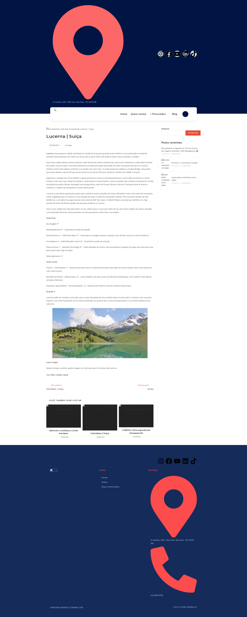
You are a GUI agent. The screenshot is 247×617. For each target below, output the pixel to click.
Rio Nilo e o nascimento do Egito (185, 163)
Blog (174, 114)
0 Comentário (175, 154)
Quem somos (138, 114)
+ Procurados (158, 114)
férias (53, 375)
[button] (185, 114)
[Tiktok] (193, 54)
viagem (65, 375)
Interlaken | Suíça (100, 433)
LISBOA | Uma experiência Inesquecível (136, 431)
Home (123, 114)
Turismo (59, 375)
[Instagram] (160, 54)
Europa (68, 145)
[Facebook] (169, 54)
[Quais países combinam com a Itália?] (165, 180)
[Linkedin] (185, 54)
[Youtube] (177, 54)
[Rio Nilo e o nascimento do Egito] (165, 164)
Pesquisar (165, 129)
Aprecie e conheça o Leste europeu (63, 432)
